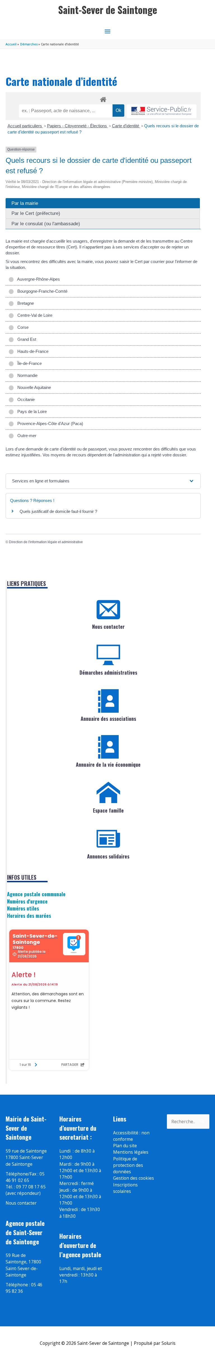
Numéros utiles (23, 908)
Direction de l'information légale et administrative (46, 542)
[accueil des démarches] (103, 98)
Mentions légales (130, 1152)
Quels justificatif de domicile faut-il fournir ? (58, 511)
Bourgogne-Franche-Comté (41, 291)
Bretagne (24, 303)
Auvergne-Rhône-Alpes (37, 279)
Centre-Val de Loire (33, 315)
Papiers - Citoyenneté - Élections (77, 125)
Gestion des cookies (133, 1178)
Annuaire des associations (108, 718)
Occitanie (25, 399)
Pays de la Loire (31, 411)
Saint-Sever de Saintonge (107, 10)
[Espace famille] (108, 792)
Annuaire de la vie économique (108, 764)
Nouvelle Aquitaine (33, 387)
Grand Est (25, 339)
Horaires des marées (29, 915)
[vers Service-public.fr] (162, 111)
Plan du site (125, 1145)
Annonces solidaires (108, 856)
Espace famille (108, 810)
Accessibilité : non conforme (131, 1136)
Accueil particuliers (25, 125)
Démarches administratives (108, 672)
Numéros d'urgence (27, 901)
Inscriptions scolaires (125, 1188)
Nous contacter (108, 626)
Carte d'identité (126, 125)
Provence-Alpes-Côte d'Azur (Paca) (49, 423)
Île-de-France (28, 363)
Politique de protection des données (128, 1165)
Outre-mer (25, 435)
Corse (22, 327)
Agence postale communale (36, 894)
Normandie (26, 375)
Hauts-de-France (31, 351)
